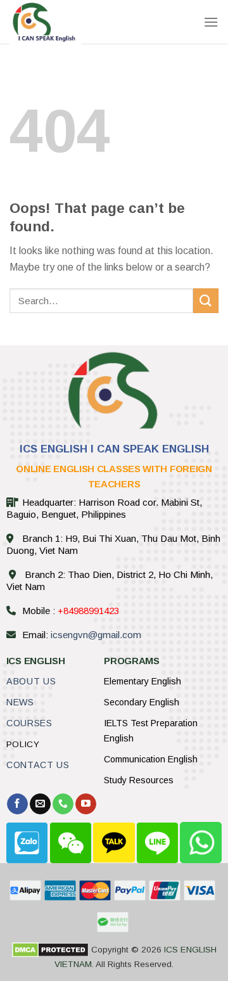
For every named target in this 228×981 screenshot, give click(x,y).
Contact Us (38, 765)
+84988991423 (88, 610)
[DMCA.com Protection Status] (50, 949)
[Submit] (205, 300)
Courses (29, 723)
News (20, 702)
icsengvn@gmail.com (96, 634)
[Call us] (63, 803)
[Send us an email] (40, 803)
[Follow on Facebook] (17, 803)
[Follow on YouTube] (85, 803)
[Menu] (210, 21)
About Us (31, 681)
